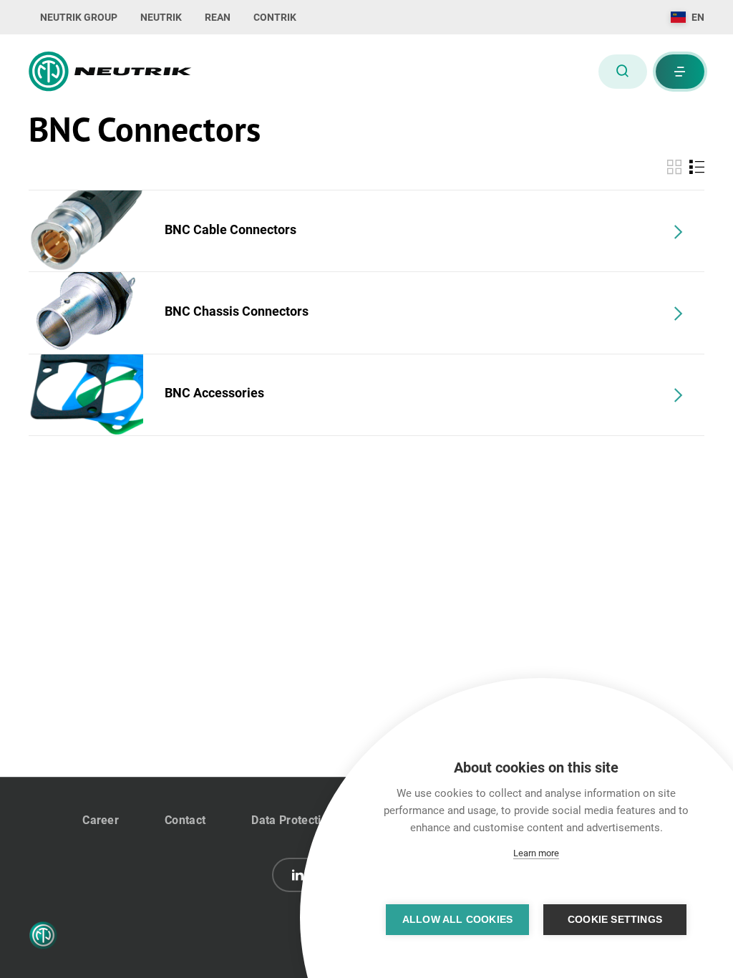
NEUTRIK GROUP (78, 17)
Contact (185, 820)
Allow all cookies (457, 919)
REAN (217, 17)
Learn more (536, 853)
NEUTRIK (161, 17)
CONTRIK (274, 17)
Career (100, 820)
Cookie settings (615, 919)
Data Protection (292, 820)
